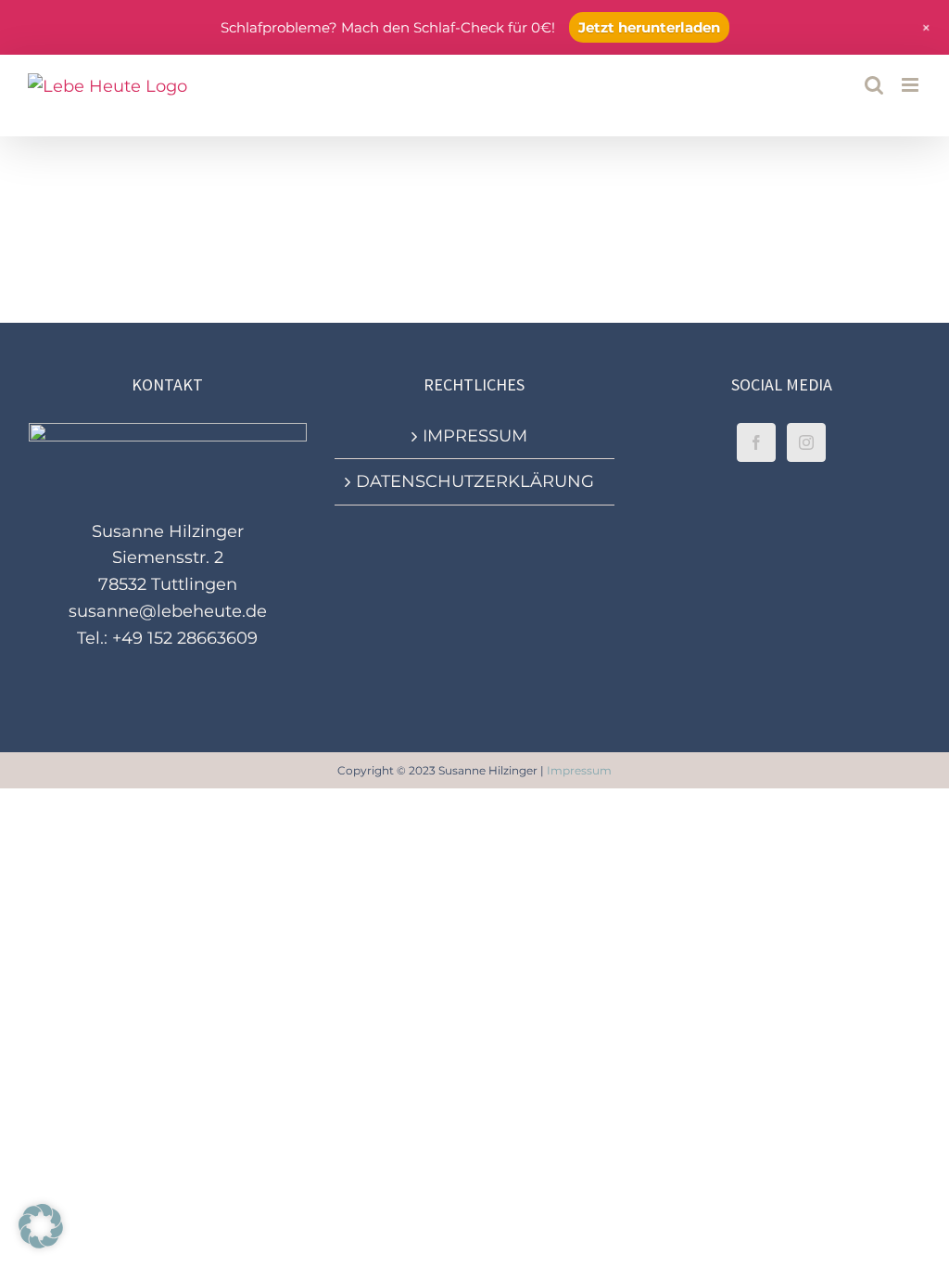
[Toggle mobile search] (874, 85)
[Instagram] (806, 442)
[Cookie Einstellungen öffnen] (41, 1243)
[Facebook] (756, 442)
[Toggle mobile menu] (911, 85)
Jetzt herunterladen (649, 27)
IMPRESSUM (475, 436)
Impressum (579, 770)
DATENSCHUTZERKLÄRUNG (475, 481)
